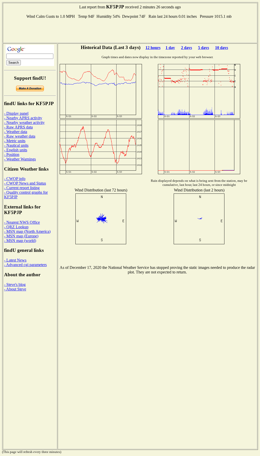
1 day (170, 47)
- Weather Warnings (20, 159)
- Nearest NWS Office (22, 222)
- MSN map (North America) (27, 231)
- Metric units (14, 141)
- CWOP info (14, 178)
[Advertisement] (130, 30)
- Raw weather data (19, 136)
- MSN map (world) (20, 240)
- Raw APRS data (18, 127)
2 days (186, 47)
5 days (203, 47)
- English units (15, 150)
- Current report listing (22, 188)
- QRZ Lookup (16, 227)
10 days (221, 47)
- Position (11, 154)
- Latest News (15, 260)
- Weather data (15, 131)
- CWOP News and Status (25, 183)
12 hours (152, 47)
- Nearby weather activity (24, 122)
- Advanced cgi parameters (25, 265)
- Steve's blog (15, 284)
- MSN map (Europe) (21, 236)
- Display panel (16, 113)
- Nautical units (16, 145)
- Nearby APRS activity (23, 118)
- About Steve (15, 289)
